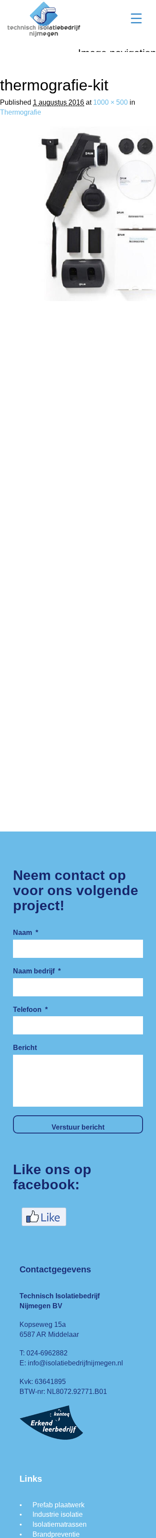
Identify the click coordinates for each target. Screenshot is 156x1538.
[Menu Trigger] (136, 18)
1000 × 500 (110, 102)
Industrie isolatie (57, 1514)
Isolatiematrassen (59, 1524)
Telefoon (30, 1009)
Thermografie (20, 112)
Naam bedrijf (37, 971)
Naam (25, 932)
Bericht (25, 1047)
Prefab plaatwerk (58, 1505)
